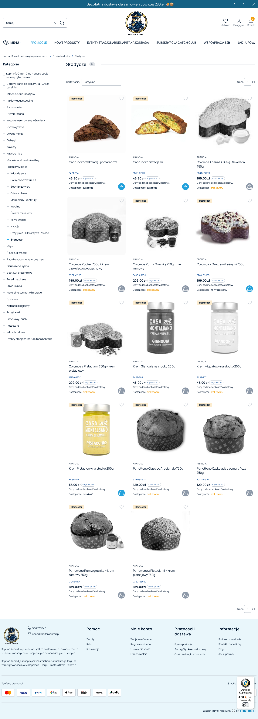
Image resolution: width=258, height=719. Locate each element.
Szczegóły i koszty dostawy (190, 649)
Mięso (10, 246)
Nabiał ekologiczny (18, 305)
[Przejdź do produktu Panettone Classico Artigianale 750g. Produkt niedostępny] (160, 430)
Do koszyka (249, 288)
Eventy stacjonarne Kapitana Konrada (29, 339)
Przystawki (13, 312)
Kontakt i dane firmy (230, 644)
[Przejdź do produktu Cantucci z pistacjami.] (160, 124)
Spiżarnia (12, 299)
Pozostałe (13, 325)
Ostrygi (11, 140)
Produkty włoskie (61, 56)
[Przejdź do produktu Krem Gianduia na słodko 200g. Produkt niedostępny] (160, 328)
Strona (239, 82)
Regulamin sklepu (141, 644)
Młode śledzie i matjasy (21, 94)
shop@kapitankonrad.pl (45, 634)
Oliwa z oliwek (19, 193)
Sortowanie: (73, 82)
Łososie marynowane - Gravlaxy (26, 120)
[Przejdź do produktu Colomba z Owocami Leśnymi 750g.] (224, 226)
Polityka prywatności (230, 639)
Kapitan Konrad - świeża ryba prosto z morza (25, 56)
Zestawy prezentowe (19, 272)
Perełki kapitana (16, 279)
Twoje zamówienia (141, 639)
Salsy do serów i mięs (23, 180)
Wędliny (15, 206)
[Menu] (252, 678)
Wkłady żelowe (16, 332)
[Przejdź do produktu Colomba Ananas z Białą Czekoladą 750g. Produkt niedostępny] (224, 124)
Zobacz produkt (121, 186)
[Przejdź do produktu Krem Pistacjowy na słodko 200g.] (96, 430)
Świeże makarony (21, 213)
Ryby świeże (14, 107)
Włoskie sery (18, 173)
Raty (89, 644)
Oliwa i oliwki (14, 286)
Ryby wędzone (15, 127)
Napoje (15, 226)
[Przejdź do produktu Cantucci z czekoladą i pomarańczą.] (96, 124)
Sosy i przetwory (20, 186)
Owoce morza (15, 133)
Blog (221, 649)
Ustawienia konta (140, 649)
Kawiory (11, 147)
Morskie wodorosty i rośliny (23, 160)
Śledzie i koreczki (17, 253)
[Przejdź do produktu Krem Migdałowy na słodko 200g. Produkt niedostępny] (224, 328)
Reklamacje (93, 649)
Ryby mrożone (15, 114)
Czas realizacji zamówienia (190, 654)
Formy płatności (184, 644)
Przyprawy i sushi (17, 319)
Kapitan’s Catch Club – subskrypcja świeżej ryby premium (27, 75)
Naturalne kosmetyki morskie (24, 292)
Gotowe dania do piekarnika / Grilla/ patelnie (28, 85)
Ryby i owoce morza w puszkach (26, 259)
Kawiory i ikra (14, 153)
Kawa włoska (18, 219)
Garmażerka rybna (18, 266)
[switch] (245, 704)
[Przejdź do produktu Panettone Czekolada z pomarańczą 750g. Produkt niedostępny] (224, 430)
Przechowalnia (139, 654)
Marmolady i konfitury (23, 200)
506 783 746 (39, 628)
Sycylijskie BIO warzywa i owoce (30, 233)
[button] (62, 23)
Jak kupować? (226, 654)
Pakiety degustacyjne (20, 100)
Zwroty (90, 639)
